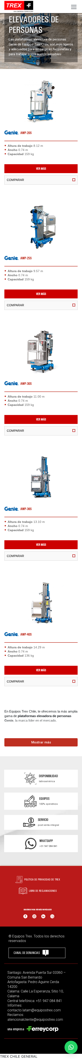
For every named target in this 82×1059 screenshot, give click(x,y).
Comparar (15, 180)
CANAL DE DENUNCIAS (27, 953)
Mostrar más (41, 742)
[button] (71, 1047)
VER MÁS (41, 169)
